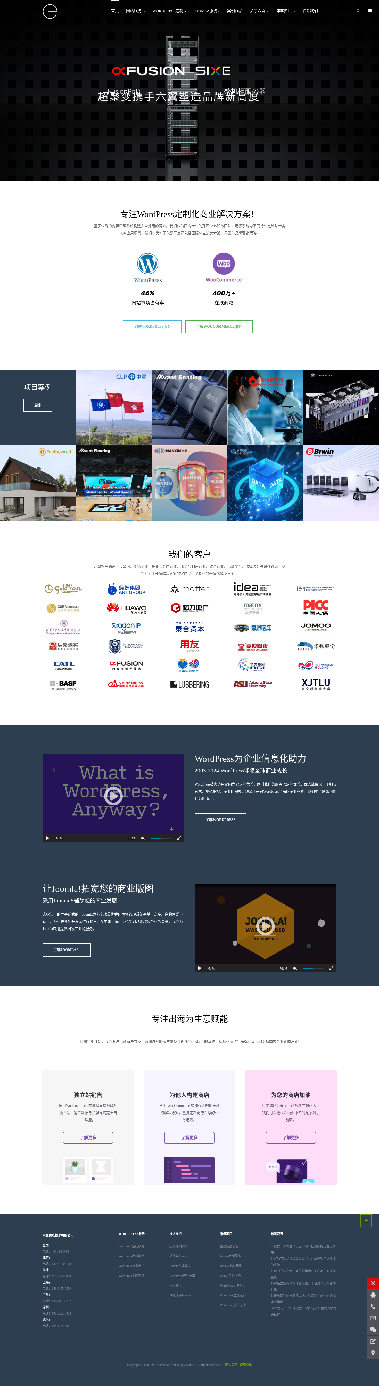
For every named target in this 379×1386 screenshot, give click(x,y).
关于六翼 (258, 11)
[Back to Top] (366, 1220)
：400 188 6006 (56, 1251)
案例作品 (235, 11)
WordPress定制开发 (233, 1285)
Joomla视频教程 (180, 1266)
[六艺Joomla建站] (50, 12)
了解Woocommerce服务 (219, 327)
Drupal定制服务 (230, 1276)
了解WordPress (220, 820)
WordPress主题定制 (131, 1276)
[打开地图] (373, 1353)
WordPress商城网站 (131, 1256)
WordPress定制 (168, 11)
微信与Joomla (178, 1256)
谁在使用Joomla (180, 1295)
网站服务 (134, 11)
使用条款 (246, 1365)
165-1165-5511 (57, 1326)
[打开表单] (373, 1341)
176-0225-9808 (57, 1276)
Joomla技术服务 (230, 1266)
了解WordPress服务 (152, 327)
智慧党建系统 (229, 1246)
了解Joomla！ (66, 950)
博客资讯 (284, 11)
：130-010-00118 (57, 1264)
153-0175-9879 (57, 1289)
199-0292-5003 (57, 1313)
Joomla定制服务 (230, 1256)
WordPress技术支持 (131, 1266)
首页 (115, 11)
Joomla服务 (205, 11)
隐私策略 (231, 1365)
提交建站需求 (178, 1246)
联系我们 (310, 11)
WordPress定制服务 (131, 1246)
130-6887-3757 (57, 1301)
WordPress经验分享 (182, 1276)
